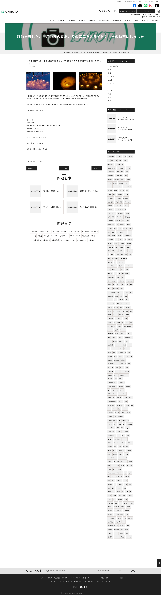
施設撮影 (128, 386)
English (128, 428)
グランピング (117, 510)
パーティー (127, 202)
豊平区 (128, 179)
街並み (109, 288)
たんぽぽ (120, 484)
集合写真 (116, 461)
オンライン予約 (119, 164)
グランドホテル (125, 371)
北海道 (126, 292)
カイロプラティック (122, 232)
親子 (127, 341)
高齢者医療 (126, 510)
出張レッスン (111, 277)
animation (114, 349)
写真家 (121, 288)
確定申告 (115, 288)
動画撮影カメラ (128, 337)
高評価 (109, 315)
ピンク (117, 254)
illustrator (126, 349)
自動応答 (120, 499)
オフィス (110, 300)
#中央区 (77, 231)
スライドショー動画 (120, 345)
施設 (121, 296)
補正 (123, 277)
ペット (118, 284)
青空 (128, 435)
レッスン (119, 157)
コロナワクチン (117, 187)
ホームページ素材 (128, 503)
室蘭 (118, 172)
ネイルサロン (120, 405)
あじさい (110, 243)
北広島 (122, 465)
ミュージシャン (117, 469)
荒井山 (121, 251)
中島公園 (130, 239)
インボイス (127, 307)
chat (120, 495)
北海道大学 (110, 239)
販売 (129, 364)
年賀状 (109, 194)
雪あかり (110, 322)
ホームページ (129, 266)
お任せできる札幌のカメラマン (37, 149)
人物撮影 (121, 386)
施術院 (116, 330)
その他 (110, 90)
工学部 (118, 492)
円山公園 (110, 273)
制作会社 (110, 507)
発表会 (123, 537)
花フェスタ (110, 318)
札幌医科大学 (121, 450)
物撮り (118, 277)
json (115, 356)
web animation (112, 435)
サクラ (114, 495)
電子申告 (122, 525)
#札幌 (70, 231)
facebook (110, 503)
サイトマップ (106, 581)
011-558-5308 (38, 131)
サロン (117, 333)
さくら (130, 251)
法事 (130, 473)
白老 (131, 356)
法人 (109, 488)
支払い (120, 337)
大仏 (127, 322)
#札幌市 (63, 231)
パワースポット (117, 311)
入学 (113, 480)
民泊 (116, 296)
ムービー (110, 439)
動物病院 (110, 484)
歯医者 (123, 507)
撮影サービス (111, 492)
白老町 (117, 412)
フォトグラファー (112, 266)
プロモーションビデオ (113, 473)
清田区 (109, 284)
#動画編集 (46, 240)
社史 (127, 300)
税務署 (109, 311)
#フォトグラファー (61, 236)
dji (108, 160)
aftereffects (115, 258)
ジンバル (121, 315)
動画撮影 (120, 194)
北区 (115, 379)
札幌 (128, 525)
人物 (130, 232)
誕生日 (116, 307)
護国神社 (110, 514)
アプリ (122, 390)
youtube (122, 224)
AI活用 (109, 495)
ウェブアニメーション (113, 364)
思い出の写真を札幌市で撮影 (36, 137)
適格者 (125, 318)
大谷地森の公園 (127, 236)
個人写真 (125, 446)
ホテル (126, 205)
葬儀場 (120, 379)
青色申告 (117, 522)
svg (108, 349)
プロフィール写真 (112, 420)
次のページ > (97, 168)
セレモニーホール (112, 386)
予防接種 (110, 190)
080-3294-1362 (39, 129)
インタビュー (121, 168)
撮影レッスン (125, 273)
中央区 (128, 168)
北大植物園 (120, 213)
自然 (109, 217)
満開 (112, 254)
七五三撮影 (110, 221)
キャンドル (117, 322)
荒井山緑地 (115, 251)
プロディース (114, 390)
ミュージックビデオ (117, 476)
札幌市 (123, 179)
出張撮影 (110, 529)
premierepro (123, 258)
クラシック (110, 209)
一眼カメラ (122, 382)
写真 (27, 161)
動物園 (115, 341)
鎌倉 (131, 322)
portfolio (110, 330)
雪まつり (128, 247)
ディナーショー (118, 205)
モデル (120, 454)
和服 (118, 428)
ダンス (120, 401)
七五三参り (110, 202)
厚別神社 (129, 243)
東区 (115, 446)
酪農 (109, 465)
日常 (109, 101)
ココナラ (124, 439)
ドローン (111, 76)
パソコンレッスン (112, 281)
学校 (124, 518)
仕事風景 (121, 300)
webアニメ (129, 443)
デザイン (110, 443)
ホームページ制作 (127, 228)
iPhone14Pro (111, 428)
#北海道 (56, 231)
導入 (114, 499)
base (109, 367)
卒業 (109, 480)
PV (122, 473)
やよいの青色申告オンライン (115, 292)
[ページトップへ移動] (133, 571)
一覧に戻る (64, 168)
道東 (131, 292)
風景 (113, 217)
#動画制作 (37, 240)
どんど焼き (117, 439)
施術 (109, 236)
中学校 (109, 450)
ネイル (127, 405)
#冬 (35, 236)
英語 (122, 428)
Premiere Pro (111, 224)
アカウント (110, 371)
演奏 (119, 409)
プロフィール (111, 397)
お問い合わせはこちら (127, 11)
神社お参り (110, 164)
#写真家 (92, 240)
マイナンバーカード (113, 525)
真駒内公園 (110, 296)
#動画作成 (55, 240)
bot (124, 495)
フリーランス (121, 262)
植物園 (127, 213)
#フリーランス (75, 236)
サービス (114, 337)
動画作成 (127, 217)
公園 (130, 254)
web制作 (111, 80)
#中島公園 (85, 231)
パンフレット (115, 269)
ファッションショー (120, 209)
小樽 (127, 514)
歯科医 (128, 507)
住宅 (125, 296)
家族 (127, 533)
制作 (114, 352)
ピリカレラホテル (125, 412)
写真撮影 (110, 205)
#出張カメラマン (45, 231)
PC (127, 190)
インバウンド (111, 431)
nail (132, 405)
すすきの (110, 228)
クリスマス (118, 198)
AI (130, 492)
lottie (120, 349)
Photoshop (130, 281)
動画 (31, 161)
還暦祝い (110, 360)
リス (115, 273)
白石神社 (122, 243)
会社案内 (121, 266)
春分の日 (110, 307)
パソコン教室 (124, 529)
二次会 (109, 469)
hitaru (115, 190)
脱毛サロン (110, 333)
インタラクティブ (112, 458)
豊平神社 (116, 179)
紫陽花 (116, 243)
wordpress (110, 412)
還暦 (121, 307)
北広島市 (110, 510)
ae (116, 247)
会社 (115, 300)
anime (120, 356)
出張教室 (110, 375)
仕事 (118, 303)
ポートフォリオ (111, 326)
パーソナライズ (123, 458)
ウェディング (115, 465)
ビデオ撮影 (110, 198)
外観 (127, 269)
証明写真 (130, 518)
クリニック (129, 465)
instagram (123, 330)
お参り (125, 160)
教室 (109, 97)
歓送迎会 (119, 480)
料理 (115, 228)
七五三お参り (111, 157)
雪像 (109, 251)
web (109, 87)
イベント (129, 537)
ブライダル (118, 318)
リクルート (124, 461)
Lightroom (121, 281)
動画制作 (116, 529)
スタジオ (127, 476)
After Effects (120, 217)
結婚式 (121, 533)
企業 (113, 488)
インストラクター (127, 397)
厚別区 (119, 236)
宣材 (126, 401)
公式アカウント (124, 375)
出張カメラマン (111, 168)
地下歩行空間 (111, 405)
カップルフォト (111, 518)
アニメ (126, 356)
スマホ (109, 341)
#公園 (40, 236)
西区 (126, 175)
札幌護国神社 (118, 175)
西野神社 (110, 179)
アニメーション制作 (119, 443)
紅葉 (121, 239)
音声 (125, 484)
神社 (120, 160)
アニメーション (122, 352)
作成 (129, 352)
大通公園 (121, 247)
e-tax (123, 522)
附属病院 (129, 450)
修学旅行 (110, 461)
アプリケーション (112, 394)
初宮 (115, 424)
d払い (129, 333)
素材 (109, 232)
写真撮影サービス (112, 382)
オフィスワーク (125, 303)
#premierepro (82, 240)
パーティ (110, 416)
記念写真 (110, 537)
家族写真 (117, 221)
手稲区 (114, 236)
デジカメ (116, 537)
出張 (124, 157)
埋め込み (110, 379)
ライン (122, 367)
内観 (120, 228)
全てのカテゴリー (114, 66)
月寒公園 (119, 397)
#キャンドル (48, 236)
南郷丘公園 (129, 424)
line (127, 367)
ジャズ (114, 409)
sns (108, 390)
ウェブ (109, 352)
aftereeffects (125, 420)
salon (109, 409)
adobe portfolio (128, 326)
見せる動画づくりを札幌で (35, 143)
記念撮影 (116, 360)
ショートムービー (118, 514)
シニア (129, 345)
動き (123, 435)
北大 (116, 239)
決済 (109, 337)
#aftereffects (65, 240)
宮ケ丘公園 (124, 254)
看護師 (115, 454)
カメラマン (36, 161)
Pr (123, 424)
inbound (119, 488)
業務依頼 (116, 507)
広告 (125, 499)
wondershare (122, 394)
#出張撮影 (34, 231)
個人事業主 (110, 522)
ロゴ (119, 435)
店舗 (113, 232)
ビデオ (126, 194)
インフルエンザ (127, 187)
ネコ (123, 284)
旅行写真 (110, 446)
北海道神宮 (110, 175)
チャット (129, 495)
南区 (127, 172)
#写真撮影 (85, 236)
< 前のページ (32, 168)
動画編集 (125, 198)
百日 (120, 424)
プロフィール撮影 (112, 401)
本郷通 (127, 315)
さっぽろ (125, 311)
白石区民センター (123, 183)
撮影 (41, 161)
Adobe (119, 326)
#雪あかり (94, 231)
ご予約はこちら (146, 11)
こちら (28, 110)
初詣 (109, 476)
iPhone (115, 315)
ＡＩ (127, 492)
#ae (73, 240)
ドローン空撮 (125, 221)
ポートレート (111, 303)
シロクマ (121, 341)
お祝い (117, 371)
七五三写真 (114, 160)
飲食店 (128, 224)
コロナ (109, 187)
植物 (109, 258)
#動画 (93, 236)
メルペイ (123, 333)
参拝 (120, 503)
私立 (114, 450)
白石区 (115, 183)
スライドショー (111, 213)
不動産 (126, 454)
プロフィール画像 (118, 416)
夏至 (116, 503)
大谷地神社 (125, 431)
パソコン (122, 190)
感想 (131, 311)
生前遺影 (110, 356)
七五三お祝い (111, 172)
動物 (131, 284)
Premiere (125, 409)
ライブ (109, 183)
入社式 (125, 480)
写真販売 (123, 364)
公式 (117, 367)
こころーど (110, 247)
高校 (120, 446)
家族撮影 (123, 360)
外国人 (118, 431)
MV (125, 473)
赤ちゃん (110, 424)
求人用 (109, 454)
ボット (109, 499)
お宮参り (110, 533)
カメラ (116, 375)
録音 (130, 484)
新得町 (130, 461)
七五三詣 (110, 262)
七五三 (116, 533)
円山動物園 (110, 345)
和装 (124, 488)
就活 (122, 269)
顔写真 (119, 518)
